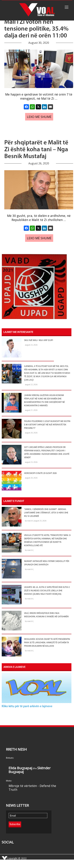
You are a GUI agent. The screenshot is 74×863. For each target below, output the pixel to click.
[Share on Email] (50, 106)
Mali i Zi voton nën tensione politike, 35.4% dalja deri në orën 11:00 (36, 29)
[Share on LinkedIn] (44, 106)
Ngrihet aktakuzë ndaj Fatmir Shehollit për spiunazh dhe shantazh (46, 563)
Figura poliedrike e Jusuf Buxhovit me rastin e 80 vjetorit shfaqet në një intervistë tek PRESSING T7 (47, 424)
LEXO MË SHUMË (39, 117)
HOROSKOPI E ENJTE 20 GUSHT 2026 (40, 473)
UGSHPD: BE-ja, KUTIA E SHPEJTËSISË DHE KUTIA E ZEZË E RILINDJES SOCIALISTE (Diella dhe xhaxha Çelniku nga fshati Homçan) (47, 590)
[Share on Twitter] (38, 106)
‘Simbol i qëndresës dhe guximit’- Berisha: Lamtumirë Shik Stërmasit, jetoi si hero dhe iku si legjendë (46, 512)
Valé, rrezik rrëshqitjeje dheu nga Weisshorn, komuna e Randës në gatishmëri (46, 615)
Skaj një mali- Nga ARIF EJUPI (38, 340)
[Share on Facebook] (26, 106)
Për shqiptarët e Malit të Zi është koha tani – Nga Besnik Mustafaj (36, 150)
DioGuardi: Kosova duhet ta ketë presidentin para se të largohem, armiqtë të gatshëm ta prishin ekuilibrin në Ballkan (47, 642)
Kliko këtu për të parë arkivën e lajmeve (27, 706)
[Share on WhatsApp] (32, 106)
